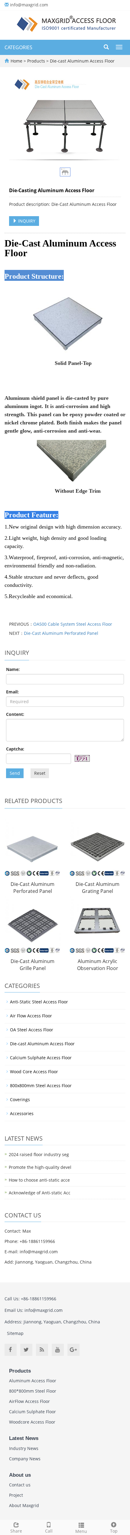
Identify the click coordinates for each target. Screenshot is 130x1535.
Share (16, 1531)
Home (16, 61)
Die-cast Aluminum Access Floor (82, 61)
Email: (12, 692)
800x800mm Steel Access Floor (41, 1085)
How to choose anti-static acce (39, 1180)
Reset (39, 773)
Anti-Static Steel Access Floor (39, 1002)
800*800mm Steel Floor (32, 1391)
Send (15, 773)
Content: (15, 714)
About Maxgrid (24, 1505)
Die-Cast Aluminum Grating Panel (97, 887)
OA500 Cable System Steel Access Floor (72, 624)
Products (36, 61)
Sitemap (15, 1333)
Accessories (22, 1113)
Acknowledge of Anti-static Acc (39, 1193)
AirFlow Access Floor (29, 1401)
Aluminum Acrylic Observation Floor (97, 965)
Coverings (20, 1099)
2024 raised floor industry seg (39, 1154)
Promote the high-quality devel (40, 1167)
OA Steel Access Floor (31, 1030)
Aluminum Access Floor (32, 1381)
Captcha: (15, 749)
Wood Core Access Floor (34, 1071)
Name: (13, 669)
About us (20, 1475)
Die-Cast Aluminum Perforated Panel (61, 633)
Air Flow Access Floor (31, 1016)
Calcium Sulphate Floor (32, 1411)
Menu (81, 1531)
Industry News (23, 1448)
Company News (25, 1459)
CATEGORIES (18, 47)
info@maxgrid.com (29, 5)
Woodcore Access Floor (32, 1422)
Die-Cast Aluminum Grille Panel (32, 965)
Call (49, 1531)
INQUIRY (26, 221)
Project (16, 1495)
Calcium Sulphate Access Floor (41, 1057)
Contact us (20, 1485)
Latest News (23, 1438)
